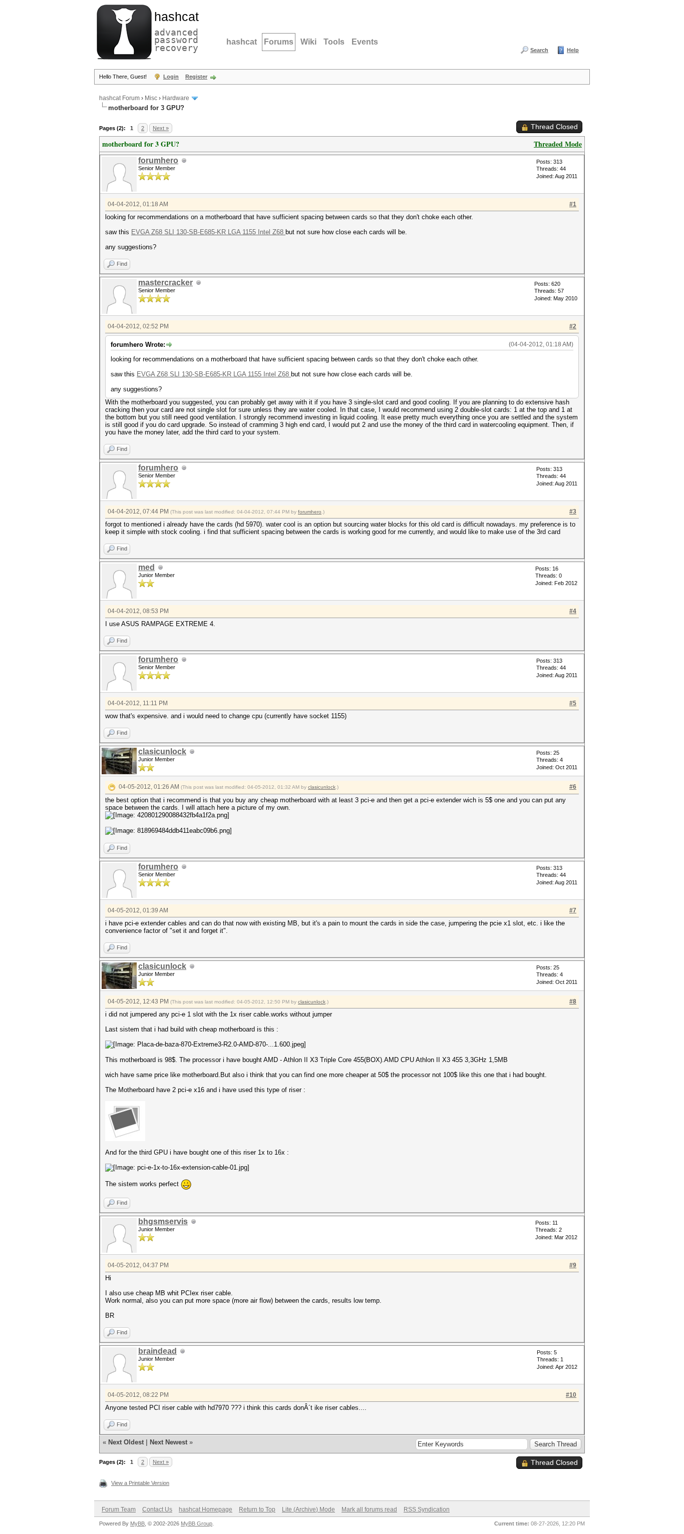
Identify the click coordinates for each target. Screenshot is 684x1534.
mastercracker (165, 282)
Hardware (175, 98)
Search (539, 50)
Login (171, 77)
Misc (151, 98)
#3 (572, 511)
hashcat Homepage (205, 1509)
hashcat (241, 42)
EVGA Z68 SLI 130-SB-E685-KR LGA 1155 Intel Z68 (208, 232)
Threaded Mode (558, 144)
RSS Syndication (427, 1509)
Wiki (308, 42)
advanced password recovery (174, 31)
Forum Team (119, 1509)
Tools (334, 42)
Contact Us (157, 1509)
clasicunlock (162, 751)
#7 (572, 910)
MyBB (137, 1523)
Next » (161, 128)
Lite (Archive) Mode (308, 1509)
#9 (572, 1265)
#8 (572, 1001)
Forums (278, 42)
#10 (571, 1394)
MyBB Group (196, 1523)
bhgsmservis (163, 1221)
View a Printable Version (140, 1483)
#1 (572, 204)
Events (365, 42)
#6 (572, 786)
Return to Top (257, 1509)
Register (196, 77)
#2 (572, 326)
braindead (157, 1351)
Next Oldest (126, 1442)
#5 (572, 703)
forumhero (158, 160)
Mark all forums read (369, 1509)
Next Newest (168, 1442)
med (146, 567)
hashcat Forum (119, 98)
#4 (572, 611)
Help (573, 50)
